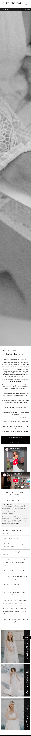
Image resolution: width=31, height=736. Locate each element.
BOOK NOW (26, 637)
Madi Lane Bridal (6, 522)
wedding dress (14, 388)
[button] (26, 4)
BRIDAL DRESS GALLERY (15, 437)
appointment (19, 385)
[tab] (15, 500)
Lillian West (15, 522)
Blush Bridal (7, 505)
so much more (14, 523)
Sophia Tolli (5, 523)
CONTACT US (15, 442)
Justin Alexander (22, 522)
